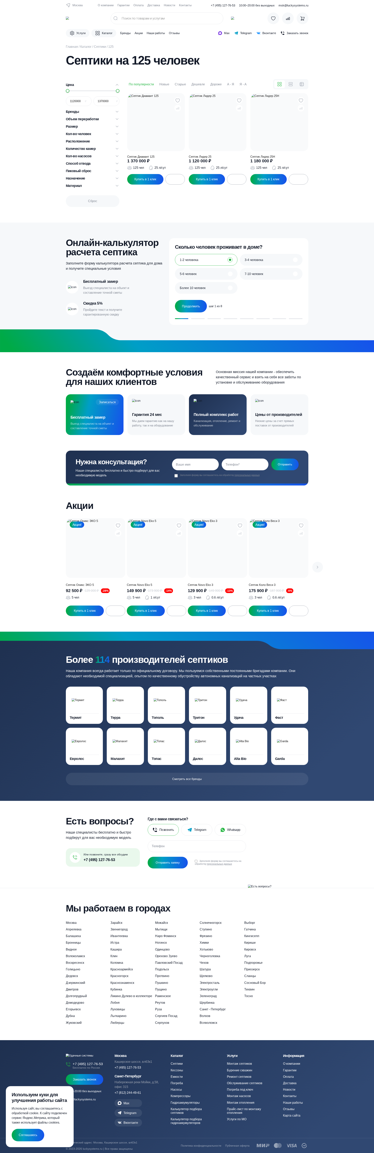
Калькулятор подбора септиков (186, 1110)
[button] (317, 567)
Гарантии (123, 5)
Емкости (177, 1076)
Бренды (125, 33)
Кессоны (177, 1070)
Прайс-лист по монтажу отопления (244, 1110)
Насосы (176, 1089)
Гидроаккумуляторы (185, 1102)
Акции (139, 33)
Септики (100, 46)
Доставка (153, 5)
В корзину (175, 179)
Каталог (86, 46)
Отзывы (174, 33)
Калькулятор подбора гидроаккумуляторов (186, 1121)
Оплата (138, 5)
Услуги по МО (236, 1119)
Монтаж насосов (239, 1096)
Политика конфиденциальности (201, 1145)
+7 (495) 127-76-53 (223, 5)
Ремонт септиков (239, 1076)
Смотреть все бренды (187, 779)
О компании (106, 5)
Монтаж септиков (239, 1063)
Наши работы (156, 33)
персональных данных (247, 475)
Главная (72, 46)
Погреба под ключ (240, 1089)
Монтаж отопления (240, 1102)
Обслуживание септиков (244, 1083)
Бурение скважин (239, 1070)
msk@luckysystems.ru (293, 5)
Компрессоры (181, 1096)
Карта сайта (291, 1115)
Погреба (177, 1083)
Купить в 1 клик (145, 179)
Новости (169, 5)
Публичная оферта (237, 1145)
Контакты (185, 5)
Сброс (92, 201)
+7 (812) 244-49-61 (128, 1092)
